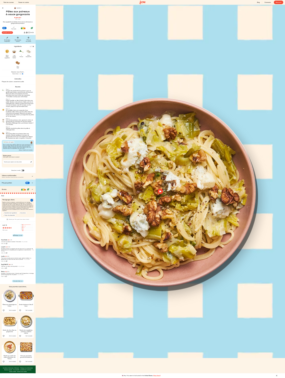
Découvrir (278, 2)
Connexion (268, 2)
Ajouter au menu (8, 32)
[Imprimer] (27, 33)
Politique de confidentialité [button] (26, 368)
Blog (258, 2)
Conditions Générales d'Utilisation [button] (11, 368)
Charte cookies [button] (12, 371)
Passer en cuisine (23, 2)
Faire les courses (9, 2)
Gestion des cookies (22, 371)
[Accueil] (142, 2)
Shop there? (157, 375)
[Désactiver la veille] (22, 170)
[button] (3, 8)
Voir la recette (12, 310)
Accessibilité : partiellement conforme (22, 369)
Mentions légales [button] (8, 369)
